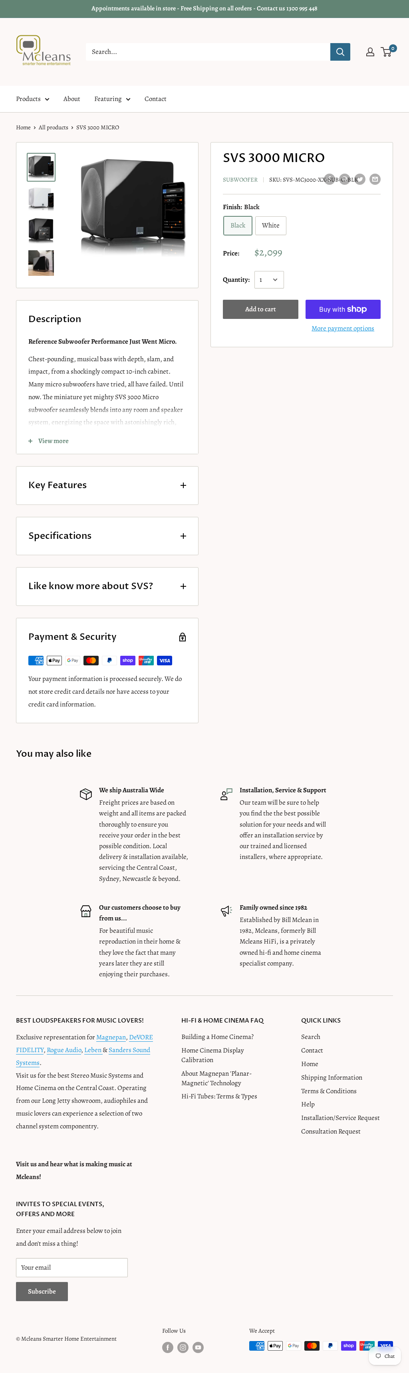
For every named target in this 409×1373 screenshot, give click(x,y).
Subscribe (42, 1291)
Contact (156, 98)
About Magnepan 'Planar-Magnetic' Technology (216, 1078)
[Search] (340, 52)
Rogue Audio (64, 1049)
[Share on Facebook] (329, 178)
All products (53, 127)
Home (23, 127)
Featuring (108, 98)
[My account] (370, 51)
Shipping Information (331, 1077)
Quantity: (236, 279)
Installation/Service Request (340, 1117)
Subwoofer (240, 180)
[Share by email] (375, 178)
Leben (93, 1049)
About (72, 98)
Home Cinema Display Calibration (212, 1055)
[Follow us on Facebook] (167, 1347)
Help (308, 1104)
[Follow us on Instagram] (183, 1347)
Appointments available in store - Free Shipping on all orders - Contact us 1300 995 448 (204, 8)
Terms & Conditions (329, 1091)
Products (28, 98)
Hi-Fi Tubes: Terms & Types (219, 1096)
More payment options (343, 328)
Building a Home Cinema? (217, 1036)
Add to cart (260, 309)
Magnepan (111, 1037)
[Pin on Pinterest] (344, 178)
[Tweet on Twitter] (359, 178)
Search (310, 1036)
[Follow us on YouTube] (198, 1347)
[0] (386, 52)
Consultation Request (331, 1131)
